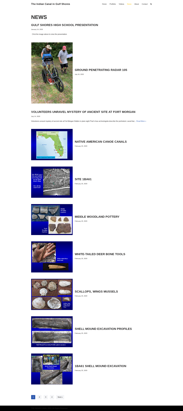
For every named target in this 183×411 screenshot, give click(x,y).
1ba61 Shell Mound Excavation (100, 366)
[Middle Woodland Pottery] (52, 219)
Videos (121, 4)
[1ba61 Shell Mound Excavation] (52, 369)
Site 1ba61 (83, 179)
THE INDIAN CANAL (39, 408)
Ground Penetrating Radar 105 (101, 70)
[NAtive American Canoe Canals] (52, 144)
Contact (145, 4)
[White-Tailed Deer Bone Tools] (52, 256)
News (129, 4)
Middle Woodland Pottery (97, 216)
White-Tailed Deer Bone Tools (100, 254)
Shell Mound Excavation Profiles (103, 328)
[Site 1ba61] (52, 182)
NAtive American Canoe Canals (101, 141)
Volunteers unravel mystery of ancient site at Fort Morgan (83, 112)
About (136, 4)
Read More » (141, 121)
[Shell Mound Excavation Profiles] (52, 331)
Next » (60, 397)
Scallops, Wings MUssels (96, 291)
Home (104, 4)
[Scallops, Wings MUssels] (52, 294)
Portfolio (113, 4)
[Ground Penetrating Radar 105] (52, 73)
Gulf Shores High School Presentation (64, 25)
